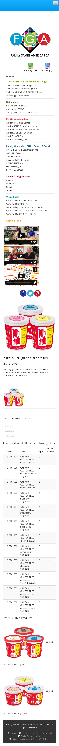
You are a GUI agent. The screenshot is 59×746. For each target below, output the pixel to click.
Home (11, 76)
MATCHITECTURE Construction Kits (22, 150)
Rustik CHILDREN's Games (18, 122)
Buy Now (16, 418)
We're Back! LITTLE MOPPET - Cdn (21, 200)
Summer (10, 183)
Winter (9, 190)
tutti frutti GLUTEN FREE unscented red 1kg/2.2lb (27, 592)
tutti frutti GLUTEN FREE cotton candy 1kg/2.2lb (27, 550)
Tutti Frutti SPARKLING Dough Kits (21, 88)
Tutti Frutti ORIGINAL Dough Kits (21, 85)
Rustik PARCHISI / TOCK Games (20, 132)
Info (6, 418)
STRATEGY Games (14, 169)
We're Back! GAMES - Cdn (17, 204)
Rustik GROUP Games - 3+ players (21, 126)
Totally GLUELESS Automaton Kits (21, 112)
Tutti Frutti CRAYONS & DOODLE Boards (24, 92)
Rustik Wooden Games (18, 119)
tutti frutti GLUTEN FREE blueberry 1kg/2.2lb (27, 497)
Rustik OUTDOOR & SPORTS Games (22, 129)
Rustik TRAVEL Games (16, 136)
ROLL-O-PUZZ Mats (15, 163)
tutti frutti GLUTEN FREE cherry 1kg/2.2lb (28, 538)
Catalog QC (47, 70)
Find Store (29, 418)
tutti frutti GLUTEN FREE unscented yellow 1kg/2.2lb (28, 578)
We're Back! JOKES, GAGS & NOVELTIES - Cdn (26, 207)
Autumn (9, 180)
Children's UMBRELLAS (16, 105)
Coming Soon (13, 220)
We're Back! (12, 196)
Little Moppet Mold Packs (17, 95)
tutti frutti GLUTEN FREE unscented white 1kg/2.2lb (28, 472)
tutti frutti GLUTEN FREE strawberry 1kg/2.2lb (27, 511)
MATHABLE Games (15, 153)
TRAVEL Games (13, 156)
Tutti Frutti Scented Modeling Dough (26, 81)
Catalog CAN (30, 70)
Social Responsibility (30, 736)
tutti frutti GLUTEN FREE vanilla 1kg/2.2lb (27, 459)
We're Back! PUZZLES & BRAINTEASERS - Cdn (26, 210)
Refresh (46, 739)
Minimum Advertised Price (25, 739)
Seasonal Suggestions (18, 176)
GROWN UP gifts (13, 166)
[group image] (13, 397)
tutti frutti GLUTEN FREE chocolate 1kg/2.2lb (27, 564)
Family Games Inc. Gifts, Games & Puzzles (29, 146)
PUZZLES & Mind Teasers (17, 159)
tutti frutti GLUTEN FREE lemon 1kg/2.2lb (27, 484)
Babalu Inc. (12, 102)
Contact (26, 733)
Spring (9, 187)
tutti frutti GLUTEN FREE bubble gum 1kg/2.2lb (27, 525)
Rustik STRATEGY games (17, 139)
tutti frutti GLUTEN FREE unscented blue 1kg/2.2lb (27, 606)
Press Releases (43, 733)
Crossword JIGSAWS (15, 109)
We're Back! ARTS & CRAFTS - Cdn (21, 214)
